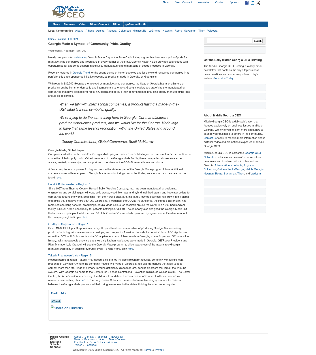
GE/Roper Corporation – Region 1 (68, 224)
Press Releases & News (103, 342)
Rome (178, 30)
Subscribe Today (223, 78)
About (166, 2)
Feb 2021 (73, 39)
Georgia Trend (81, 72)
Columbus (125, 30)
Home (51, 39)
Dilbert (117, 24)
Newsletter (204, 2)
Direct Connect (183, 2)
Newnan (167, 30)
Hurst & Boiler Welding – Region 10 (69, 184)
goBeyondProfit (135, 24)
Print (63, 293)
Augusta (111, 30)
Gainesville (139, 30)
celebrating (80, 57)
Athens (90, 30)
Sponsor (234, 2)
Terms (148, 350)
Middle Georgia (254, 169)
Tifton (201, 30)
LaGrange (154, 30)
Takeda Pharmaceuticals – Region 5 (69, 255)
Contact (219, 2)
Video (82, 24)
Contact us (210, 138)
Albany (79, 30)
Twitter (78, 345)
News (56, 24)
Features (69, 24)
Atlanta (100, 30)
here (58, 177)
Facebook (91, 345)
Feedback (80, 342)
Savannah (190, 30)
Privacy (159, 350)
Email (54, 293)
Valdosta (212, 30)
